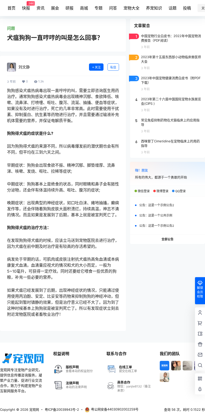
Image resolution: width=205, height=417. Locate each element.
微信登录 (144, 191)
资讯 (40, 8)
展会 (55, 8)
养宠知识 (154, 8)
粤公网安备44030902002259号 (114, 409)
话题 (172, 8)
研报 (70, 8)
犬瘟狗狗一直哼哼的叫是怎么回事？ (55, 37)
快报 (26, 6)
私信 (113, 67)
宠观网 (33, 409)
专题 (98, 8)
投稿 (187, 8)
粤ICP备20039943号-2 (62, 409)
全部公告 (168, 239)
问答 (113, 8)
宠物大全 (132, 8)
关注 (98, 67)
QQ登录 (180, 191)
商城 (84, 8)
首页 (12, 8)
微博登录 (162, 191)
